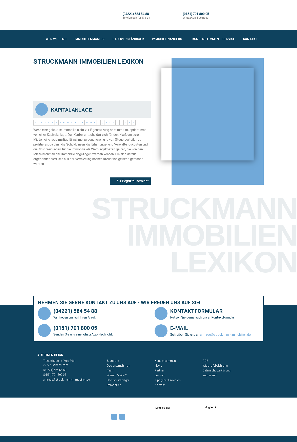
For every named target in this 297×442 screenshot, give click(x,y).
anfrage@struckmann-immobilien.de (225, 335)
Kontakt (250, 39)
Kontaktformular (196, 311)
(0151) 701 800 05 (196, 14)
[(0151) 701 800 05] (177, 15)
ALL (36, 122)
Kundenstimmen (205, 39)
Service (228, 39)
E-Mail (179, 328)
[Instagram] (122, 417)
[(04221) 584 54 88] (117, 15)
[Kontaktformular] (161, 313)
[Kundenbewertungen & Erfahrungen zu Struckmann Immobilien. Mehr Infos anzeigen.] (252, 428)
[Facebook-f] (114, 417)
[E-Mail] (161, 330)
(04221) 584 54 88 (136, 14)
